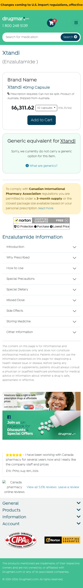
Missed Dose (15, 300)
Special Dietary (17, 290)
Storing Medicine (18, 322)
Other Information (19, 332)
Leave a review (68, 487)
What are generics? (43, 166)
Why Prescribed (17, 258)
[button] (41, 223)
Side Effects (14, 311)
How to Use (14, 268)
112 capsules (45, 108)
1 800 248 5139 (15, 25)
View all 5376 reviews (42, 487)
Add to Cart (41, 120)
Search (68, 37)
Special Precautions (20, 279)
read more (45, 208)
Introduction (15, 247)
